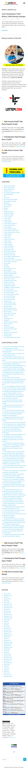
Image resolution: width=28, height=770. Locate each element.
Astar (5, 196)
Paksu (12, 19)
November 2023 (8, 605)
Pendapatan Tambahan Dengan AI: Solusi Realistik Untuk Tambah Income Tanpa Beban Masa (13, 486)
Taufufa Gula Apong (9, 327)
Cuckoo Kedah (7, 220)
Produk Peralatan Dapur (10, 303)
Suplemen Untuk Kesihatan (11, 322)
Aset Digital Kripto (8, 194)
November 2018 (8, 676)
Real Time (13, 714)
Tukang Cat (6, 330)
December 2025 (8, 595)
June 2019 (6, 668)
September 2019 (8, 662)
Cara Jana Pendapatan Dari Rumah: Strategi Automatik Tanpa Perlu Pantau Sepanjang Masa (14, 467)
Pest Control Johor (8, 289)
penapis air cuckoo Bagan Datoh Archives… (11, 704)
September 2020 (8, 647)
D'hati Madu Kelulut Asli (10, 251)
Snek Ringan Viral (8, 318)
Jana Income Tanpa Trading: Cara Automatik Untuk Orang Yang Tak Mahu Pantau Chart (12, 430)
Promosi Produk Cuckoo (10, 304)
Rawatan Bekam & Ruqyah (10, 309)
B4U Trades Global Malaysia (11, 199)
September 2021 (8, 635)
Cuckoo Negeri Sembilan (10, 228)
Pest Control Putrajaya (9, 296)
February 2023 (7, 611)
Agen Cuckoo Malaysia (9, 185)
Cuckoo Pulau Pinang (9, 239)
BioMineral (6, 203)
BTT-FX (5, 209)
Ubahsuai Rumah (8, 334)
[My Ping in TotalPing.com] (14, 746)
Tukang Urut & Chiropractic (10, 332)
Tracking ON (18, 714)
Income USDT (7, 263)
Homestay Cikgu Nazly (9, 254)
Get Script (9, 714)
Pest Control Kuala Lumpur (10, 290)
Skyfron (6, 316)
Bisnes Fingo (7, 206)
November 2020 (8, 643)
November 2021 (8, 631)
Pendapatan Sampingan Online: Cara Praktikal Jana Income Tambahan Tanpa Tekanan (12, 448)
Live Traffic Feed (14, 683)
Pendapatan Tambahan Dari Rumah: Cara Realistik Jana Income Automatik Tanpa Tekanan (13, 406)
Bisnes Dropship (8, 204)
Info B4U (18, 19)
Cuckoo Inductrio (8, 216)
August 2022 (7, 619)
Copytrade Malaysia (9, 213)
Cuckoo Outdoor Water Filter (11, 230)
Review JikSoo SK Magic (10, 313)
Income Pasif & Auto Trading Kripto (13, 259)
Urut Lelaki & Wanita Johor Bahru (12, 337)
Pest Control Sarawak (9, 297)
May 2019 (6, 669)
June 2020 (6, 650)
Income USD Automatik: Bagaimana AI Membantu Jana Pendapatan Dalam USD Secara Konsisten (12, 530)
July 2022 (6, 621)
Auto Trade (6, 197)
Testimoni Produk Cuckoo (10, 328)
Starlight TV (7, 320)
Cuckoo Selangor (8, 244)
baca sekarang (20, 146)
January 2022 (7, 630)
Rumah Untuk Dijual (9, 315)
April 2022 (6, 624)
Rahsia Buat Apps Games (10, 308)
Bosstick (6, 208)
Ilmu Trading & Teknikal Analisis (12, 256)
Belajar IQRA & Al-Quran (10, 201)
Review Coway (7, 311)
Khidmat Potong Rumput (10, 273)
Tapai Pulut (6, 325)
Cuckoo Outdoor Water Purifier (12, 232)
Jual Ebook (6, 266)
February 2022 (7, 628)
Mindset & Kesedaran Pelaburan (12, 277)
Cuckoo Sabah (7, 241)
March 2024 (7, 602)
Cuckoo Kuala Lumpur (9, 225)
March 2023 (7, 609)
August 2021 (7, 637)
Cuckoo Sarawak (8, 242)
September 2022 (8, 618)
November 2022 (8, 616)
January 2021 (7, 640)
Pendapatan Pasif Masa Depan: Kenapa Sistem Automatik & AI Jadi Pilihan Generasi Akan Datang (13, 374)
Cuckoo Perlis (7, 237)
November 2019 (8, 659)
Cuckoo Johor (7, 218)
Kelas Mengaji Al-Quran (10, 268)
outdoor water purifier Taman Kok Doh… (13, 689)
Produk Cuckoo (7, 301)
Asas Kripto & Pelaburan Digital (12, 192)
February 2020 (7, 654)
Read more (4, 30)
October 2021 (7, 633)
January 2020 (7, 655)
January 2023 (7, 612)
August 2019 (7, 664)
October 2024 (7, 599)
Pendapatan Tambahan (9, 285)
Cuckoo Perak (7, 235)
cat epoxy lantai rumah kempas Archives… (13, 710)
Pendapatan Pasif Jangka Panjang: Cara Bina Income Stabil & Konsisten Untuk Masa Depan (13, 358)
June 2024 (6, 600)
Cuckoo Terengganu (9, 246)
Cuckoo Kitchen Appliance (10, 223)
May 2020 (6, 652)
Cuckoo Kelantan (8, 222)
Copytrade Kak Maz (9, 211)
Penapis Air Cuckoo (8, 282)
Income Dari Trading (9, 258)
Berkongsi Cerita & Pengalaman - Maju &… (13, 695)
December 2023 (8, 604)
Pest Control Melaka (9, 292)
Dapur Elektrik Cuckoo (9, 253)
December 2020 (8, 642)
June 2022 (6, 623)
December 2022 (8, 614)
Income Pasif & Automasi (10, 261)
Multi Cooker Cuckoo (9, 278)
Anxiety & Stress (8, 191)
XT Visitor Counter (11, 737)
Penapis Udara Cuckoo (9, 284)
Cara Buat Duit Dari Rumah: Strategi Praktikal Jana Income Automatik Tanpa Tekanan (12, 401)
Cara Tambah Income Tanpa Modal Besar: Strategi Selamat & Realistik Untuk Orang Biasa (13, 382)
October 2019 (7, 661)
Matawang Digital (8, 275)
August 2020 (7, 649)
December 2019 (8, 657)
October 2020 (7, 645)
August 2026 (7, 593)
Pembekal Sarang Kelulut (10, 280)
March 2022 (7, 626)
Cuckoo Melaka (7, 227)
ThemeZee (21, 767)
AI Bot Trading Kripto (9, 187)
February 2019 (7, 674)
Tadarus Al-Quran (8, 323)
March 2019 (7, 673)
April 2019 (6, 671)
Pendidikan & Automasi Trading (12, 287)
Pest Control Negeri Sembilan (11, 294)
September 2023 (8, 607)
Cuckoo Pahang (8, 234)
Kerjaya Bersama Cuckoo (10, 272)
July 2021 (6, 638)
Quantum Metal (8, 306)
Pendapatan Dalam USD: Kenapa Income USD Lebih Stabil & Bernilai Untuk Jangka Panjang (13, 418)
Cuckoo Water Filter (9, 249)
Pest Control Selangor (9, 299)
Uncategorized (7, 335)
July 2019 (6, 666)
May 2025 (6, 597)
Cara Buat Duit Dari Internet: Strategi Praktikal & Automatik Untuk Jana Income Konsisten (12, 439)
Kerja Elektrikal (7, 270)
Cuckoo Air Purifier (8, 215)
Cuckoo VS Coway (8, 247)
